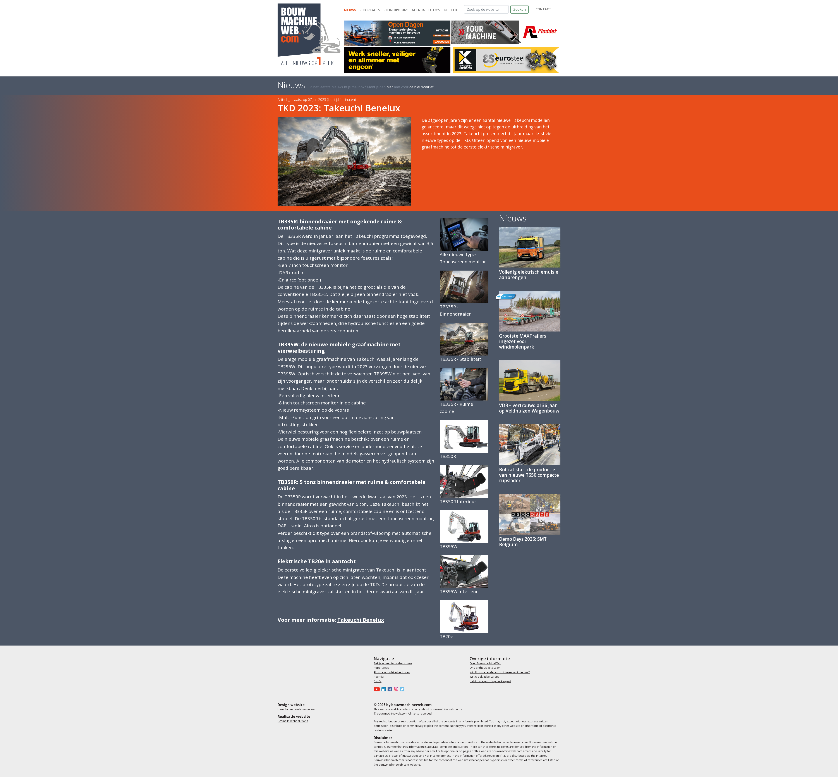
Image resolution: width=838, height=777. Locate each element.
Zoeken (519, 9)
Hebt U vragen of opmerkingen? (490, 681)
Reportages (370, 10)
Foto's (434, 10)
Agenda (418, 10)
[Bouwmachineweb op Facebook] (391, 689)
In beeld (450, 10)
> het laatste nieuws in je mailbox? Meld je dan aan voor (372, 87)
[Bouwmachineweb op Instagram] (397, 689)
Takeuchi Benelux (360, 619)
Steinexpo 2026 (395, 10)
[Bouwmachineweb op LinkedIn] (384, 689)
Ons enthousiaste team (485, 668)
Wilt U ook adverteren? (484, 677)
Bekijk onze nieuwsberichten (393, 663)
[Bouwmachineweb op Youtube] (377, 689)
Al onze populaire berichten (392, 672)
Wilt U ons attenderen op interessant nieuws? (500, 672)
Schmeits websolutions (293, 721)
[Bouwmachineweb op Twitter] (403, 689)
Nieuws (350, 10)
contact (543, 9)
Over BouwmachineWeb (485, 663)
